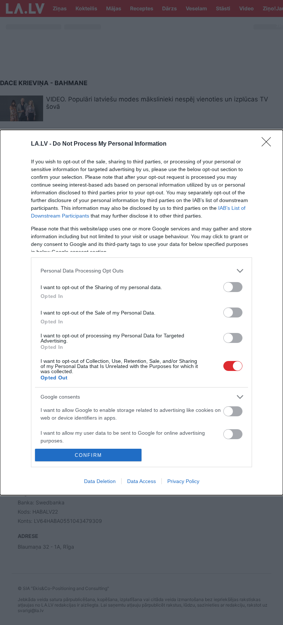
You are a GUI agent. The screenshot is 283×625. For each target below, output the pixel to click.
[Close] (269, 144)
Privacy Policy (183, 481)
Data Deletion (100, 481)
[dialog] (141, 313)
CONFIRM (88, 455)
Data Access (141, 481)
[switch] (232, 287)
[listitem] (141, 271)
